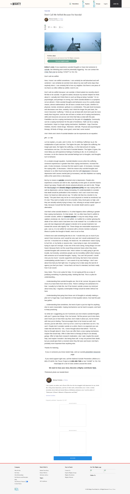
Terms (114, 489)
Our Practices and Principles (21, 477)
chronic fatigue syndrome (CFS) (71, 187)
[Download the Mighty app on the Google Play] (110, 471)
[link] (15, 3)
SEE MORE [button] (72, 458)
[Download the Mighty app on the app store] (96, 471)
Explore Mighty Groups (70, 472)
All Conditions (43, 481)
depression (86, 171)
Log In (105, 4)
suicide (46, 69)
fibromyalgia (51, 187)
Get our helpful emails (62, 61)
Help (16, 479)
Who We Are (18, 470)
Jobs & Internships (19, 475)
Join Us (115, 4)
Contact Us (67, 470)
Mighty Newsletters (69, 475)
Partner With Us (43, 472)
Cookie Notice (18, 483)
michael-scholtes (50, 395)
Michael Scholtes (53, 19)
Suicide (47, 11)
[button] (61, 19)
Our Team (17, 472)
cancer (67, 224)
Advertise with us (44, 475)
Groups (98, 4)
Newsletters (75, 4)
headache (87, 119)
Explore (87, 4)
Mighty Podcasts (69, 477)
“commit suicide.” (70, 216)
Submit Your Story (44, 470)
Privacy (110, 489)
